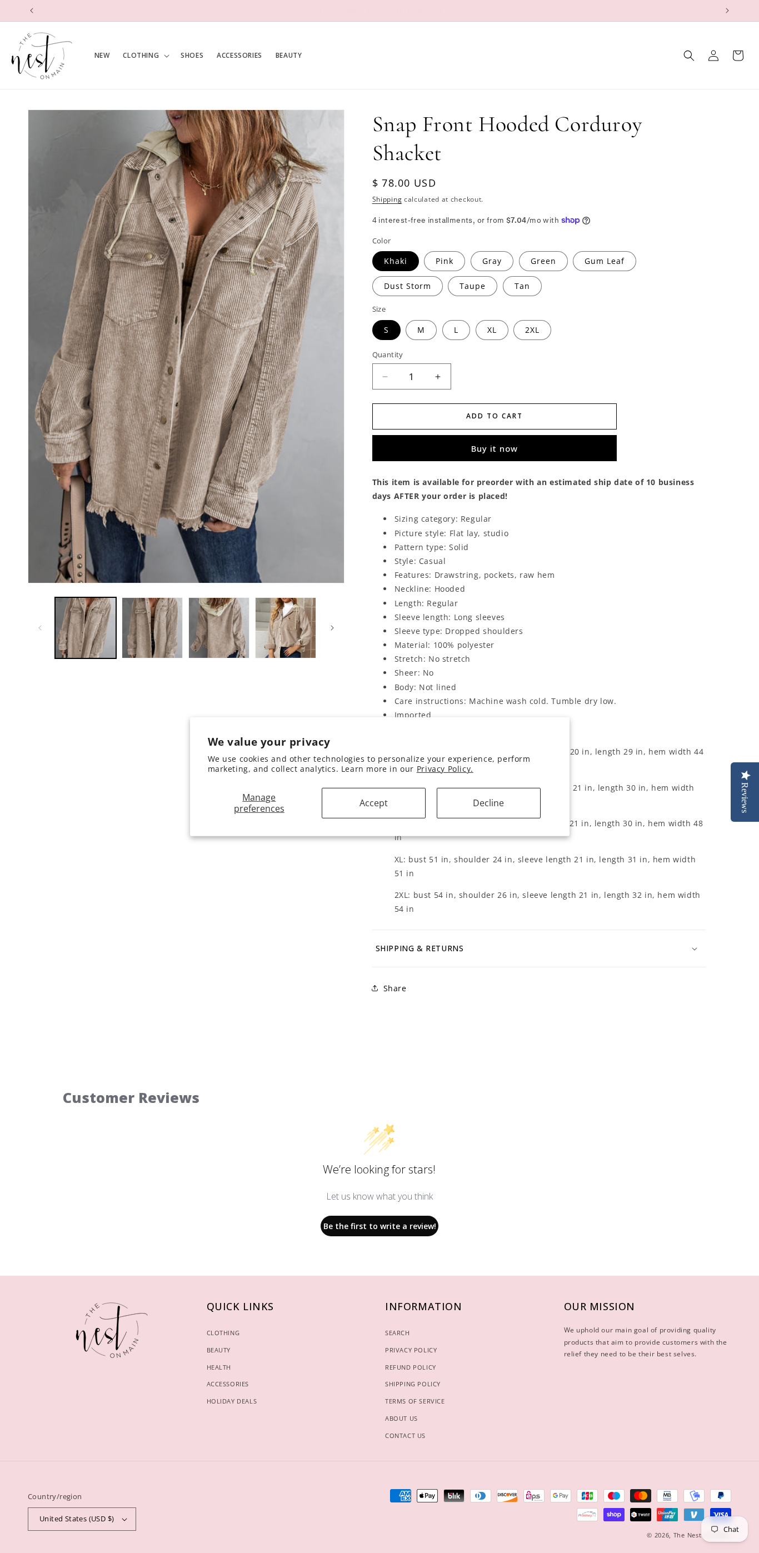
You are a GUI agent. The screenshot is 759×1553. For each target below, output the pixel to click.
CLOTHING (223, 1333)
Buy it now (494, 448)
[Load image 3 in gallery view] (218, 627)
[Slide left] (40, 628)
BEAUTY (219, 1350)
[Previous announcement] (31, 10)
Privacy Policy (411, 1350)
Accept (373, 803)
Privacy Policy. (445, 768)
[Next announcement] (727, 10)
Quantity (387, 354)
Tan (522, 286)
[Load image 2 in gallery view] (152, 627)
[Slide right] (332, 628)
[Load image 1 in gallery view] (85, 627)
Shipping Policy (413, 1384)
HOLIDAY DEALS (232, 1401)
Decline (488, 803)
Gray (492, 261)
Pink (444, 261)
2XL (532, 329)
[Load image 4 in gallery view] (285, 627)
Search (397, 1333)
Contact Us (405, 1435)
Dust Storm (407, 286)
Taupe (473, 286)
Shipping (387, 199)
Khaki (395, 261)
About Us (401, 1418)
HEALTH (219, 1367)
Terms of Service (415, 1401)
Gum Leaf (605, 261)
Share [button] (395, 988)
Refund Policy (410, 1367)
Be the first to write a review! (379, 1226)
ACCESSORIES (228, 1384)
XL (492, 329)
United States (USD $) (76, 1519)
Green (543, 261)
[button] (145, 55)
